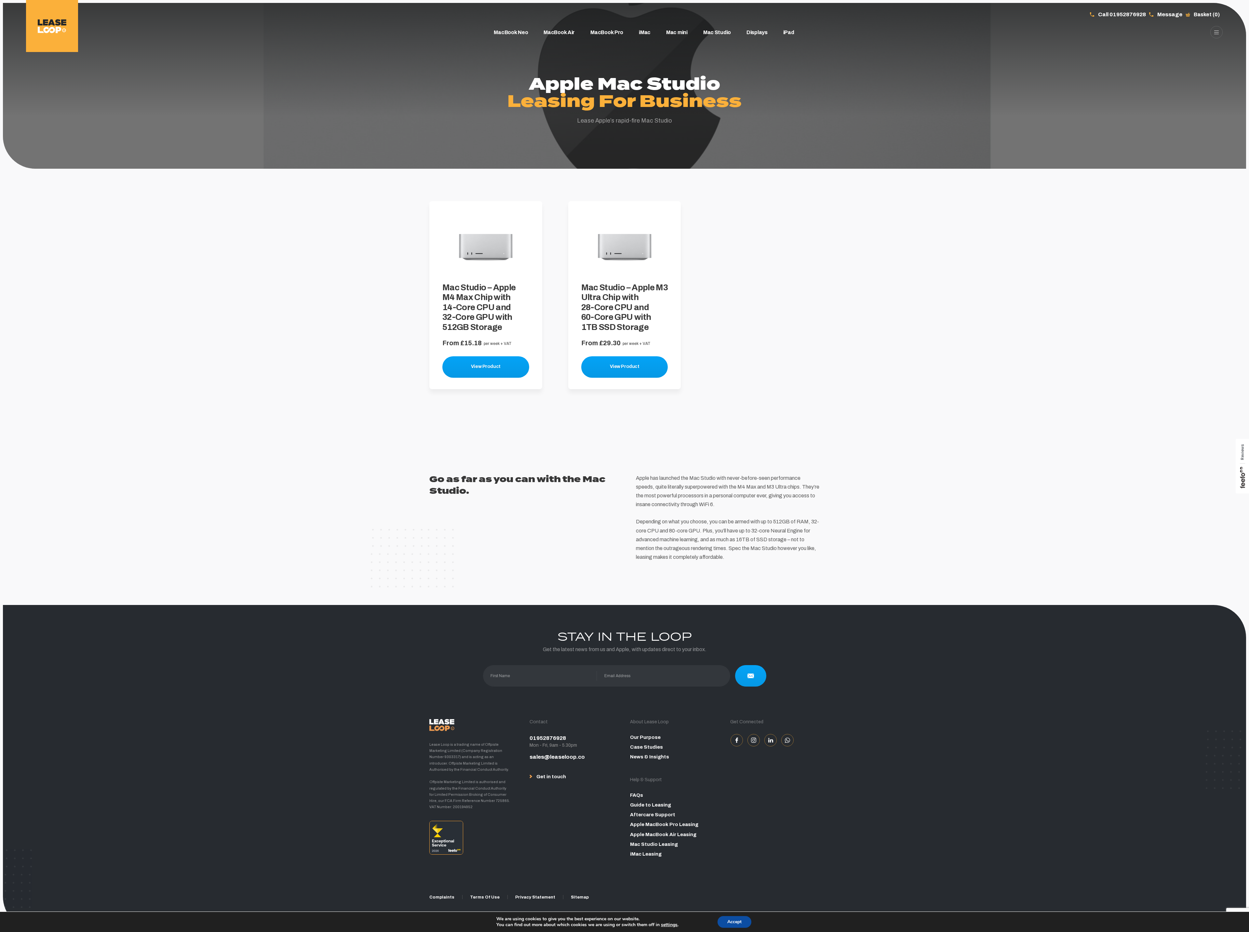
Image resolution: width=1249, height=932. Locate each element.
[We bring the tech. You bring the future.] (52, 26)
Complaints (441, 897)
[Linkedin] (770, 740)
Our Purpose (645, 737)
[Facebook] (736, 740)
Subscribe (750, 676)
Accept (734, 922)
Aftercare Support (652, 814)
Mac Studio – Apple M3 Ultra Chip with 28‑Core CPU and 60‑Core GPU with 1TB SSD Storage (624, 295)
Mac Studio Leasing (654, 844)
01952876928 (548, 738)
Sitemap (580, 897)
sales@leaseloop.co (557, 757)
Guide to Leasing (650, 804)
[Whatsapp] (787, 740)
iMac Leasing (646, 854)
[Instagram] (753, 740)
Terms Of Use (485, 897)
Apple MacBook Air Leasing (663, 834)
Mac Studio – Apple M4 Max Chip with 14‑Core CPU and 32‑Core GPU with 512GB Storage (485, 295)
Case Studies (646, 747)
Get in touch (551, 776)
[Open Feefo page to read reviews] (474, 840)
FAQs (636, 795)
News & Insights (649, 756)
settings (669, 925)
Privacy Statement (535, 897)
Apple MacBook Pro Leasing (664, 824)
